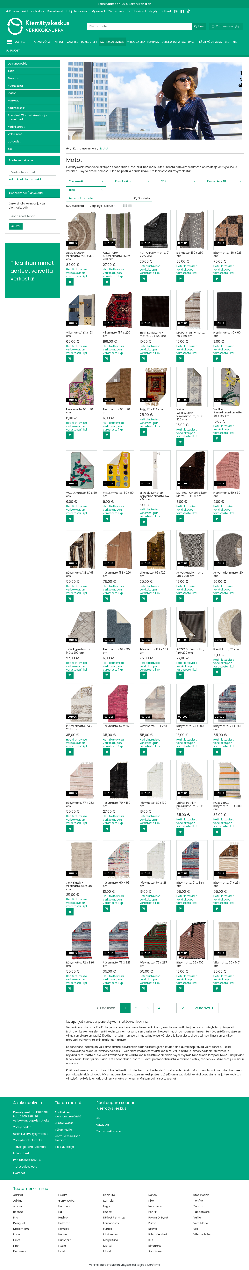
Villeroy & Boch (203, 1234)
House (62, 1234)
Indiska (63, 1251)
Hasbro (63, 1217)
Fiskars (62, 1195)
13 (182, 1008)
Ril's (150, 1240)
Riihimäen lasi (157, 1234)
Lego (106, 1206)
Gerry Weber (66, 1201)
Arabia (17, 1206)
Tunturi (198, 1206)
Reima (152, 1229)
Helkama (64, 1223)
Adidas (17, 1201)
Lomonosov (111, 1223)
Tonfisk (198, 1201)
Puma (152, 1223)
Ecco (16, 1234)
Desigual (19, 1223)
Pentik (152, 1212)
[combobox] (146, 26)
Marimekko (110, 1234)
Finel (16, 1246)
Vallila (197, 1217)
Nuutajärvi (155, 1206)
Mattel (107, 1246)
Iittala (62, 1246)
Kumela (108, 1201)
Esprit (16, 1240)
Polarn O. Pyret (158, 1217)
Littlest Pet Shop (114, 1217)
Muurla (107, 1251)
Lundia (107, 1229)
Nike (151, 1201)
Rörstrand (154, 1246)
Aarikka (18, 1195)
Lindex (107, 1212)
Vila (195, 1229)
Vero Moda (200, 1223)
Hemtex (63, 1229)
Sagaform (155, 1251)
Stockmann (201, 1195)
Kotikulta (109, 1195)
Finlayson (19, 1251)
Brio (15, 1217)
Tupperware (201, 1212)
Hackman (64, 1206)
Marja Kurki (110, 1240)
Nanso (152, 1195)
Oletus (108, 206)
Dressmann (21, 1229)
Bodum (18, 1212)
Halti (61, 1212)
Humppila (64, 1240)
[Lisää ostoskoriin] (70, 282)
